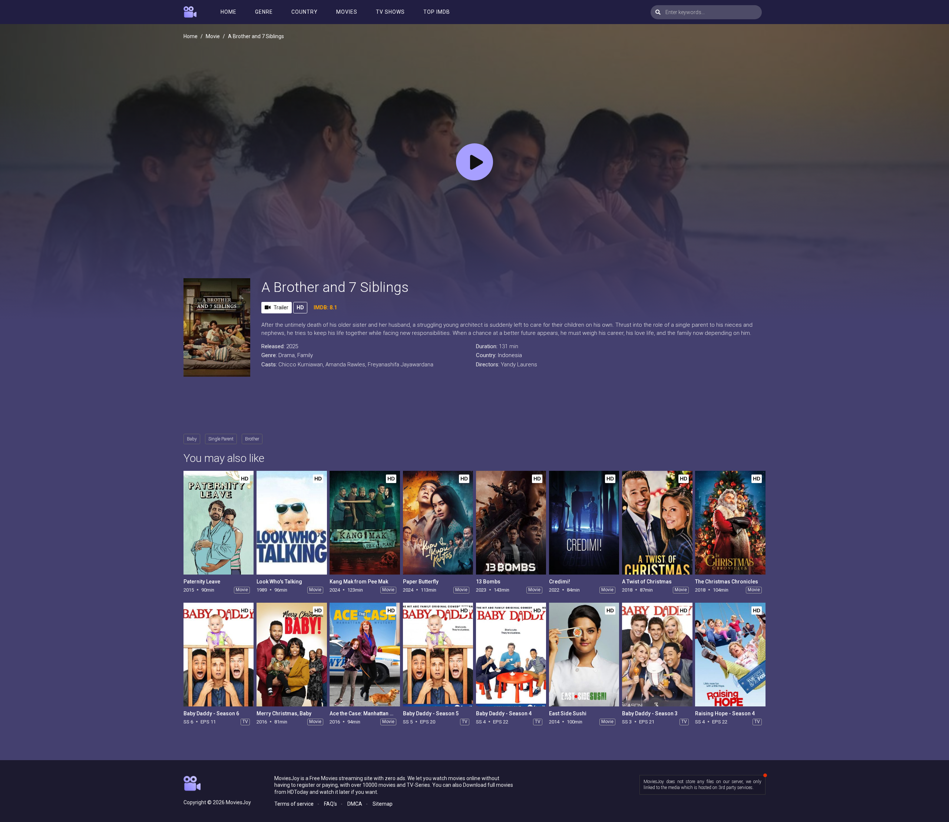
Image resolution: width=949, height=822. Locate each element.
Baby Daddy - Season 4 (504, 713)
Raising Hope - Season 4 (725, 713)
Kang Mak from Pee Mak (359, 582)
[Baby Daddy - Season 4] (511, 654)
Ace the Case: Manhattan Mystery (369, 713)
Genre (264, 12)
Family (305, 355)
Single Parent (221, 439)
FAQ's (330, 804)
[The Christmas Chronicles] (730, 523)
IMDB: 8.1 (325, 307)
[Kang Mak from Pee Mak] (365, 523)
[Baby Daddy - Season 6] (218, 654)
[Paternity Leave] (218, 523)
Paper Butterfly (421, 582)
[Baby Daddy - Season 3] (657, 654)
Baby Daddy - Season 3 (650, 713)
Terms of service (294, 804)
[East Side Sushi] (584, 654)
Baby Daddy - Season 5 (431, 713)
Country (304, 12)
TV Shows (390, 12)
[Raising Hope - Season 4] (730, 654)
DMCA (354, 804)
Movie (213, 36)
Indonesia (510, 355)
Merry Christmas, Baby (284, 713)
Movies (346, 12)
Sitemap (383, 804)
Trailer (281, 307)
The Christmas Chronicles (726, 582)
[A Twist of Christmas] (657, 523)
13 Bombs (488, 582)
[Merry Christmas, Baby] (292, 654)
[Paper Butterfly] (438, 523)
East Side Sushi (567, 713)
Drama (286, 355)
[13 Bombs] (511, 523)
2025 (292, 346)
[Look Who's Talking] (292, 523)
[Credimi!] (584, 523)
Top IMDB (436, 12)
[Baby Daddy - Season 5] (438, 654)
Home (229, 12)
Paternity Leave (201, 582)
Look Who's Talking (279, 582)
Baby (192, 439)
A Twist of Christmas (647, 582)
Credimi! (559, 582)
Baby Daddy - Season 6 (211, 713)
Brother (252, 439)
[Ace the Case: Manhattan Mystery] (365, 654)
